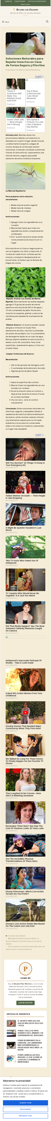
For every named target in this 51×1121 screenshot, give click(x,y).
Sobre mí (8, 1)
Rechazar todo (25, 1116)
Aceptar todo (25, 1103)
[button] (47, 22)
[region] (25, 1099)
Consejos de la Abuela (16, 936)
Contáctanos (19, 1)
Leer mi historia (25, 1003)
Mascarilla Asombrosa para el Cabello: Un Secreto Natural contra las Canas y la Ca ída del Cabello (23, 941)
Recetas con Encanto (27, 9)
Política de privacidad (37, 1)
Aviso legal (25, 4)
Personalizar (25, 1109)
